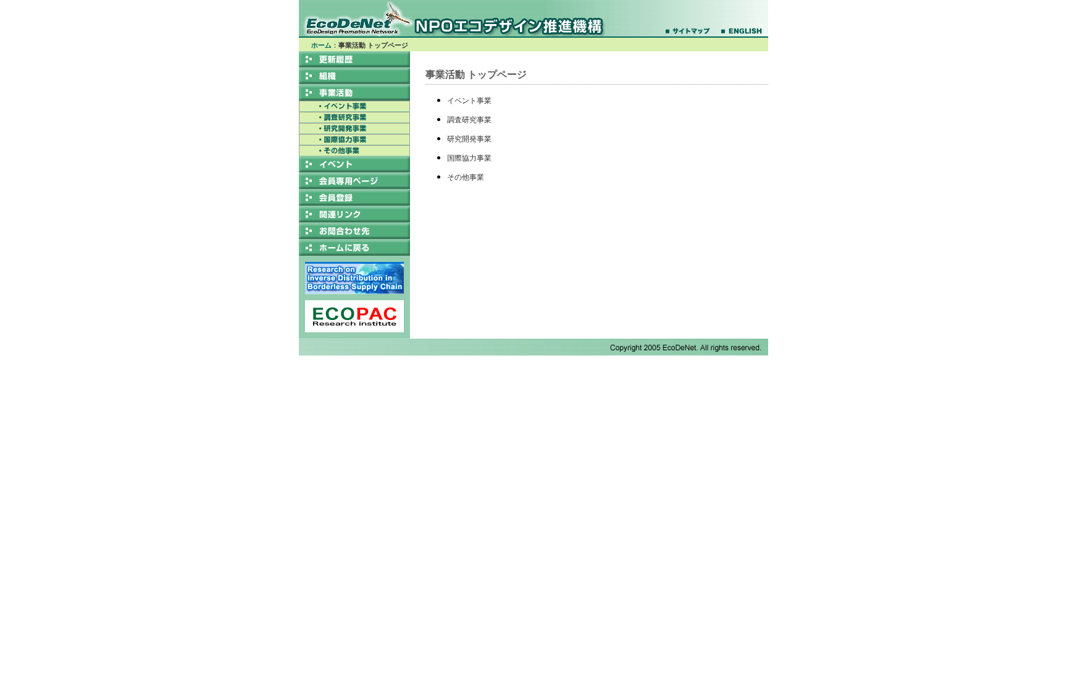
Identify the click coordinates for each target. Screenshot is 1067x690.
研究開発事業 (469, 139)
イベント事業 (469, 100)
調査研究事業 (469, 120)
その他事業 (465, 177)
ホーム (321, 45)
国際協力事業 (469, 158)
